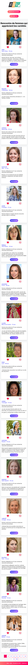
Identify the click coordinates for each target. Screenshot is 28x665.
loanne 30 (4, 167)
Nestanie (4, 88)
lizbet (3, 362)
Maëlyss (4, 245)
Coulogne (4, 207)
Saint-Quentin (5, 480)
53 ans (8, 441)
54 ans (10, 402)
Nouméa (4, 598)
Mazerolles (4, 129)
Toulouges (4, 402)
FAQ (8, 663)
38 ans (7, 285)
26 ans (11, 246)
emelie (3, 206)
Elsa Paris (4, 557)
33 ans (7, 559)
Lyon (3, 363)
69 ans (7, 363)
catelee (3, 401)
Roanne (4, 441)
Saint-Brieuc (5, 246)
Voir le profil (14, 64)
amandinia (4, 284)
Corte (3, 285)
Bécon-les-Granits (6, 324)
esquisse (4, 479)
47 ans (9, 207)
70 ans (13, 324)
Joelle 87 (4, 518)
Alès (3, 168)
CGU (11, 663)
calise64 (4, 635)
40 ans (9, 598)
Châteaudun (5, 90)
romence (4, 128)
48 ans (11, 90)
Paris (3, 559)
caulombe (4, 596)
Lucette (4, 323)
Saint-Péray (5, 51)
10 (16, 659)
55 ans (11, 480)
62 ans (10, 129)
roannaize (4, 440)
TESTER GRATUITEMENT (14, 11)
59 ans (10, 51)
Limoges (4, 519)
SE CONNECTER (14, 16)
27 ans (6, 168)
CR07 (3, 49)
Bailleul (3, 637)
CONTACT (24, 663)
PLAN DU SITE (17, 663)
